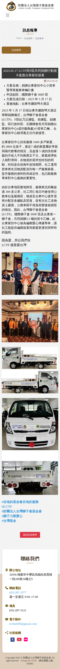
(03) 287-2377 (17, 592)
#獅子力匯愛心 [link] (12, 516)
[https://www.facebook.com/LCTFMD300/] (12, 640)
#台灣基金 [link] (9, 521)
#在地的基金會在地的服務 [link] (20, 502)
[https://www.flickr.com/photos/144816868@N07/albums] (26, 639)
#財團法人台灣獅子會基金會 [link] (22, 511)
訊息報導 (16, 50)
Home (18, 38)
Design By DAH (29, 660)
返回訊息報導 (30, 535)
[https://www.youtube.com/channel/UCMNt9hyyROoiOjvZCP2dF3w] (19, 639)
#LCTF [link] (7, 506)
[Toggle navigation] (7, 15)
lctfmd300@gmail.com (23, 623)
